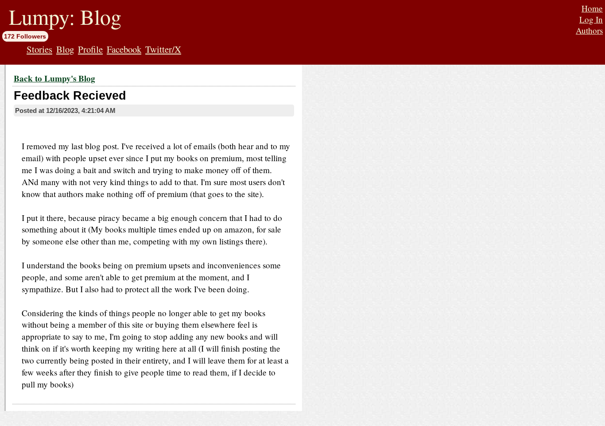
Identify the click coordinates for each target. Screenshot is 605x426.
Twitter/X (163, 49)
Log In (591, 19)
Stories (39, 49)
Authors (589, 30)
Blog (65, 49)
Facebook (124, 49)
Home (592, 8)
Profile (90, 49)
